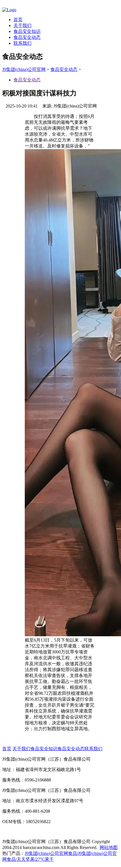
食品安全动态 (27, 37)
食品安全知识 (27, 31)
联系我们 (23, 43)
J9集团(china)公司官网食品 (51, 853)
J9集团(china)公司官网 (24, 69)
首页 (18, 19)
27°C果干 (44, 859)
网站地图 (109, 847)
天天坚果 (26, 859)
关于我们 (23, 25)
